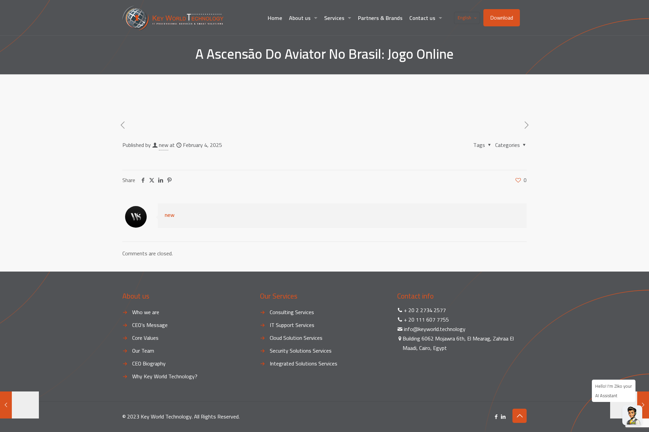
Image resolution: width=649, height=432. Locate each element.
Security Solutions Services (301, 351)
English (464, 18)
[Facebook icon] (496, 417)
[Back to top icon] (519, 416)
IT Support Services (292, 325)
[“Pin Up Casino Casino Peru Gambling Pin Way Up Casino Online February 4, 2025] (19, 404)
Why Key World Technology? (164, 376)
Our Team (143, 351)
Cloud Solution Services (296, 338)
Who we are (145, 312)
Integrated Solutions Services (303, 363)
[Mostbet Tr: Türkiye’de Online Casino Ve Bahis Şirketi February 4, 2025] (629, 404)
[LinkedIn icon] (503, 417)
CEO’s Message (150, 325)
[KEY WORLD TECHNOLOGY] (172, 17)
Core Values (145, 338)
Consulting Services (292, 312)
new (163, 145)
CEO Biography (149, 363)
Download (501, 17)
